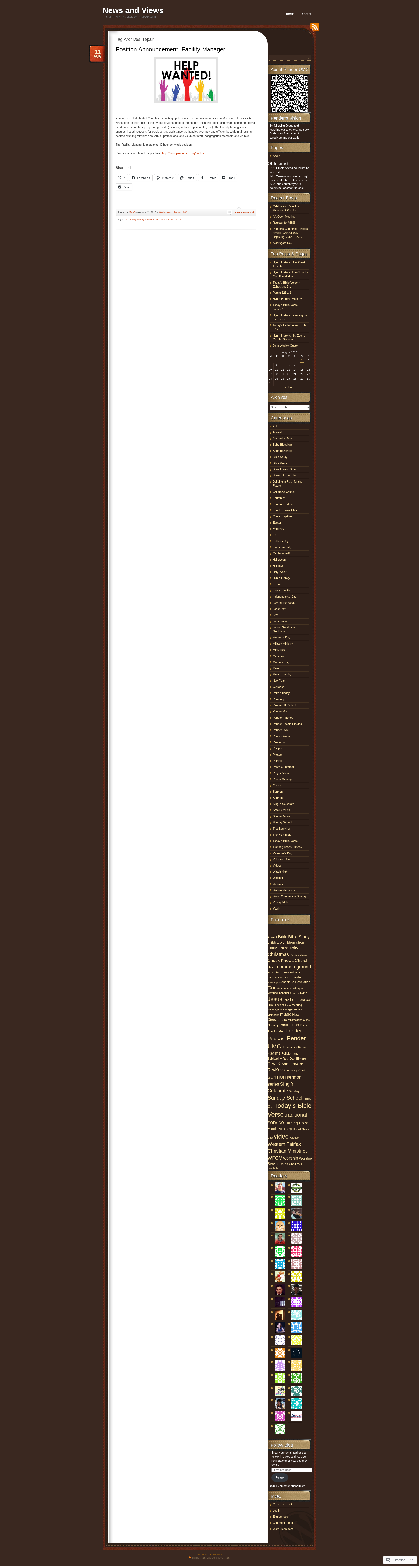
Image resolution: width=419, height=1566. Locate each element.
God (272, 988)
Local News (280, 621)
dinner (296, 972)
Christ (272, 948)
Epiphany (279, 528)
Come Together (282, 516)
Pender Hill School (284, 705)
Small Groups (281, 810)
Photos (277, 754)
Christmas (279, 498)
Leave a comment (244, 212)
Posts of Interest (283, 767)
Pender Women (282, 736)
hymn (303, 993)
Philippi (277, 748)
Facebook (280, 919)
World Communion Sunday (289, 896)
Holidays (278, 565)
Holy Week (280, 572)
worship (290, 1158)
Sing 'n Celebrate (283, 804)
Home (290, 14)
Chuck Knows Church (286, 510)
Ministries (279, 649)
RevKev (275, 1069)
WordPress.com (283, 1529)
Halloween (279, 559)
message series (291, 1009)
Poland (277, 760)
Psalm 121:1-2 (282, 292)
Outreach (278, 687)
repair (178, 219)
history (295, 993)
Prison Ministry (282, 779)
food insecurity (282, 547)
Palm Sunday (281, 693)
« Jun (288, 387)
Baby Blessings (283, 444)
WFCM (275, 1158)
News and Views (133, 10)
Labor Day (279, 608)
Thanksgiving (281, 828)
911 (275, 426)
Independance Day (284, 596)
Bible (282, 936)
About (306, 14)
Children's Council (284, 492)
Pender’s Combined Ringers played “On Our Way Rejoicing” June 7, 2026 (290, 232)
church (272, 967)
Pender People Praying (287, 723)
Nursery (273, 1025)
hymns (277, 584)
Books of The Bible (285, 475)
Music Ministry (282, 674)
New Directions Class (297, 1020)
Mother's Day (281, 662)
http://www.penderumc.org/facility (183, 153)
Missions (278, 656)
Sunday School (282, 822)
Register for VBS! (284, 222)
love (308, 1000)
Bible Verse (280, 463)
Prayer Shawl (281, 773)
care (126, 219)
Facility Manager (138, 219)
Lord (302, 1000)
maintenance (153, 219)
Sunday (294, 1091)
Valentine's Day (282, 853)
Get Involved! (166, 212)
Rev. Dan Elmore (294, 1058)
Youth (276, 908)
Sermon (278, 791)
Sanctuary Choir (294, 1070)
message (273, 1009)
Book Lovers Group (285, 469)
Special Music (282, 816)
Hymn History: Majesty (287, 298)
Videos (277, 865)
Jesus (275, 999)
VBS (270, 1137)
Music (276, 668)
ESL (275, 535)
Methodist (273, 1015)
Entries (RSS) (199, 1557)
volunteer (294, 1137)
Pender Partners (283, 717)
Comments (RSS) (221, 1557)
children (289, 942)
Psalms (274, 1053)
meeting (297, 1005)
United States (301, 1129)
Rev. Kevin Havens (286, 1063)
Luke (271, 1005)
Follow (280, 1477)
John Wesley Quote (285, 345)
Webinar (278, 877)
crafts (271, 972)
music (285, 1014)
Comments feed (283, 1522)
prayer (293, 1047)
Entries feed (280, 1516)
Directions (274, 977)
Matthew (286, 1005)
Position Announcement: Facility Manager (170, 49)
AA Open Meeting (284, 216)
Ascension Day (282, 438)
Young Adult (280, 902)
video (281, 1136)
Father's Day (281, 541)
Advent (277, 432)
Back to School (282, 450)
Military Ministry (283, 643)
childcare (275, 942)
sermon (277, 1077)
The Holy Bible (282, 834)
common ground (294, 967)
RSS (313, 29)
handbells (285, 993)
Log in (276, 1510)
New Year (279, 680)
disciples (285, 977)
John (286, 1000)
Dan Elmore (283, 972)
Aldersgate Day (282, 243)
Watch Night (280, 871)
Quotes (277, 785)
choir (300, 942)
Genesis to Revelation (294, 982)
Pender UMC (180, 212)
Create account (282, 1504)
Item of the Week (284, 602)
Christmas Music (283, 504)
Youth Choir (288, 1164)
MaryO (132, 212)
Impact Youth (281, 590)
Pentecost (279, 742)
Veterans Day (281, 859)
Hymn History (281, 578)
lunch (278, 1005)
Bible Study (280, 457)
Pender (304, 1025)
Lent (275, 615)
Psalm (302, 1047)
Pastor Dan (289, 1025)
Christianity (288, 948)
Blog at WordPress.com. (209, 1554)
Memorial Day (281, 637)
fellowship (273, 982)
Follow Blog (282, 1445)
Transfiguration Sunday (287, 847)
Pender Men (280, 711)
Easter (277, 522)
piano (285, 1047)
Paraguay (279, 699)
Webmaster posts (284, 890)
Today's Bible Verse (285, 840)
